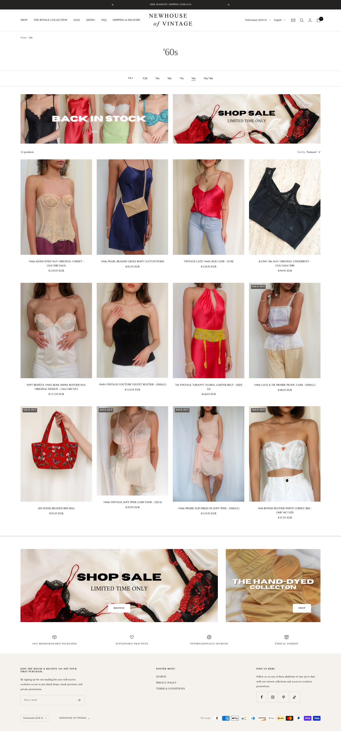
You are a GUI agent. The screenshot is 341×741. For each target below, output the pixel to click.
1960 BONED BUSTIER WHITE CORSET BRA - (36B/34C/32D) (285, 510)
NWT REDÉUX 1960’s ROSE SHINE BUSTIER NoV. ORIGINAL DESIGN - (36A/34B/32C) (56, 387)
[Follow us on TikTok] (294, 697)
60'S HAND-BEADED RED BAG (56, 508)
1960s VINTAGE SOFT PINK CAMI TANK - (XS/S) (132, 502)
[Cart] (318, 20)
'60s (193, 78)
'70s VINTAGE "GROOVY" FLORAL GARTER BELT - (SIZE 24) (208, 387)
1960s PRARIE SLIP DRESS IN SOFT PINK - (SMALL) (208, 508)
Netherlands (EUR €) (256, 20)
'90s (157, 78)
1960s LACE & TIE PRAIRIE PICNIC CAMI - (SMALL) (285, 385)
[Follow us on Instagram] (272, 697)
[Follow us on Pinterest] (283, 697)
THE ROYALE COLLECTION (50, 20)
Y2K (145, 78)
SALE (77, 20)
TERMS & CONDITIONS (170, 688)
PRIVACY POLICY (166, 683)
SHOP (24, 20)
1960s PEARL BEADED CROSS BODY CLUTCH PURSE (132, 262)
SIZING (90, 20)
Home (23, 38)
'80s (169, 78)
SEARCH (161, 676)
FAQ (103, 20)
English (278, 20)
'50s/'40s (208, 78)
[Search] (302, 20)
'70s (181, 78)
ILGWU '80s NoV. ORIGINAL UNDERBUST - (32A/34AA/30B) (285, 264)
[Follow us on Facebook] (261, 697)
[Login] (310, 20)
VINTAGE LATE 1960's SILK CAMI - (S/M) (208, 262)
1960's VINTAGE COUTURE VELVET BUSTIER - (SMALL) (132, 385)
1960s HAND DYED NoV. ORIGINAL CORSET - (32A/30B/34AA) (56, 264)
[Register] (79, 700)
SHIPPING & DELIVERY (126, 20)
